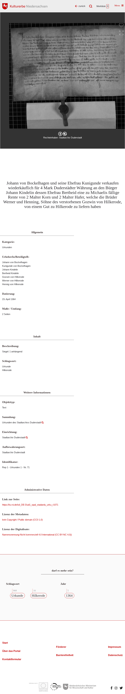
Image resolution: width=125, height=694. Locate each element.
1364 (69, 595)
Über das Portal (11, 651)
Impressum (114, 647)
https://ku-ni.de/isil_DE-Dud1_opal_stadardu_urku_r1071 (30, 504)
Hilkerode (38, 595)
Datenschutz (115, 655)
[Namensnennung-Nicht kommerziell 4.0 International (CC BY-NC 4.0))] (62, 134)
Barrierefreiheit (64, 655)
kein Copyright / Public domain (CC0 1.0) (22, 519)
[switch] (121, 25)
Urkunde (17, 595)
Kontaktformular (11, 659)
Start (5, 643)
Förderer (61, 647)
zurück (82, 6)
